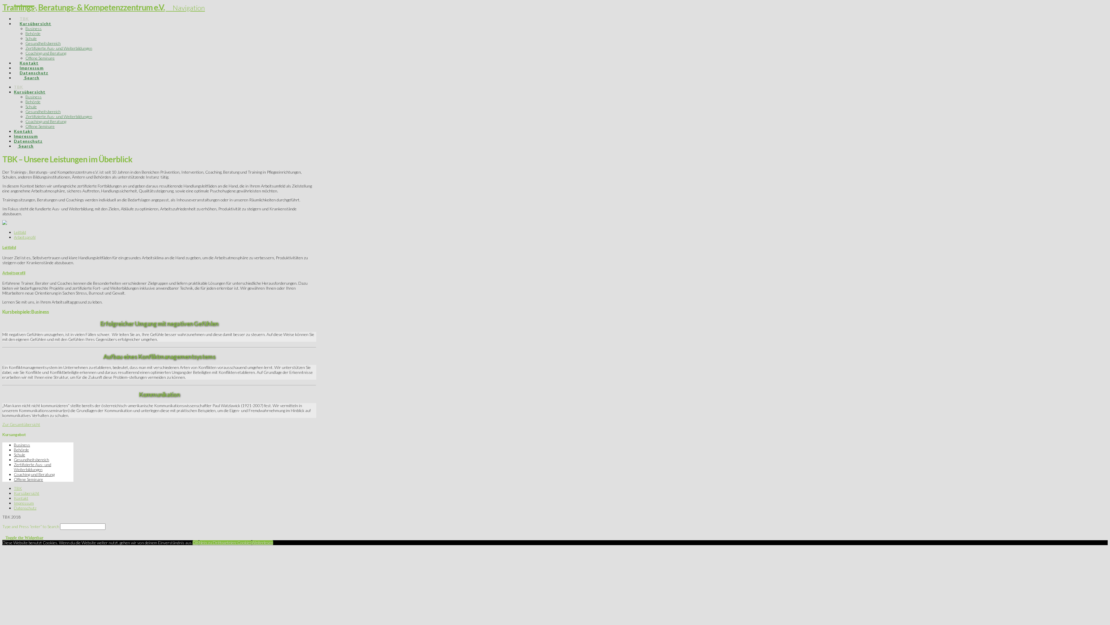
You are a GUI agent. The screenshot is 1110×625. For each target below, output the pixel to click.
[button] (185, 7)
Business (22, 444)
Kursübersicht (26, 493)
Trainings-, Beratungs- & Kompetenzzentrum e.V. (83, 7)
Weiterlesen (262, 542)
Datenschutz (25, 507)
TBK (18, 488)
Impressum (24, 503)
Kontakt (21, 498)
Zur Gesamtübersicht (21, 424)
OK (196, 542)
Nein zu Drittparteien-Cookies (225, 542)
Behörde (21, 449)
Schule (19, 454)
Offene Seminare (28, 479)
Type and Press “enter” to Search (30, 526)
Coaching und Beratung (34, 474)
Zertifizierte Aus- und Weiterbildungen (32, 467)
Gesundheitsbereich (31, 459)
